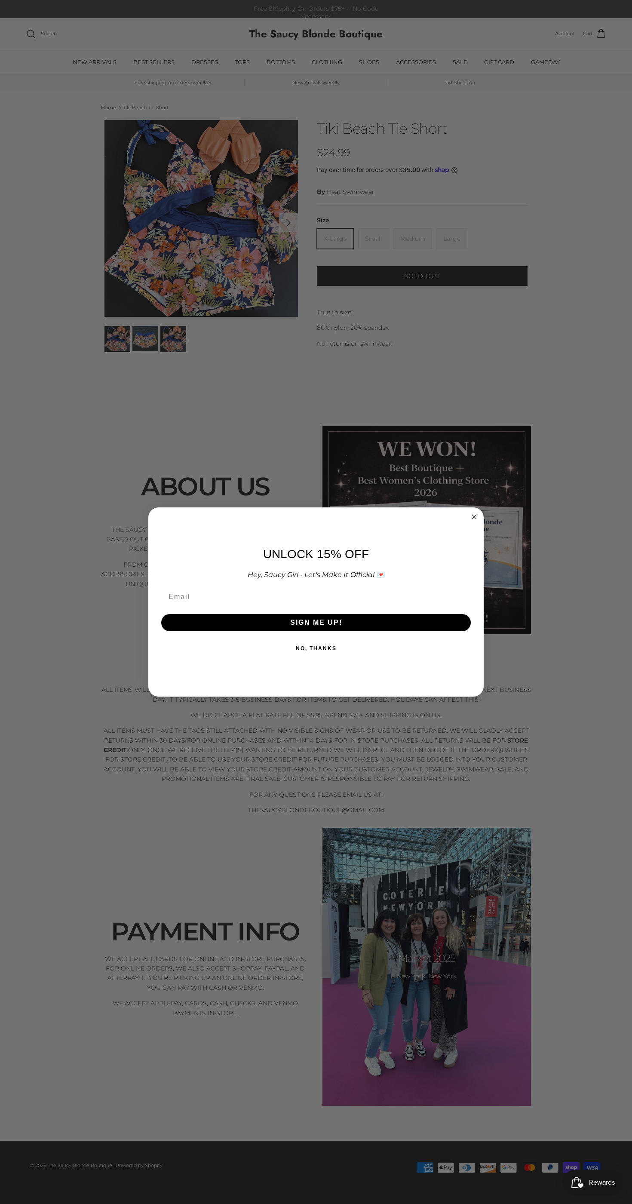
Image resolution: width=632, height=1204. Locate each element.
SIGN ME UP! (316, 622)
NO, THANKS (316, 648)
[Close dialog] (474, 517)
